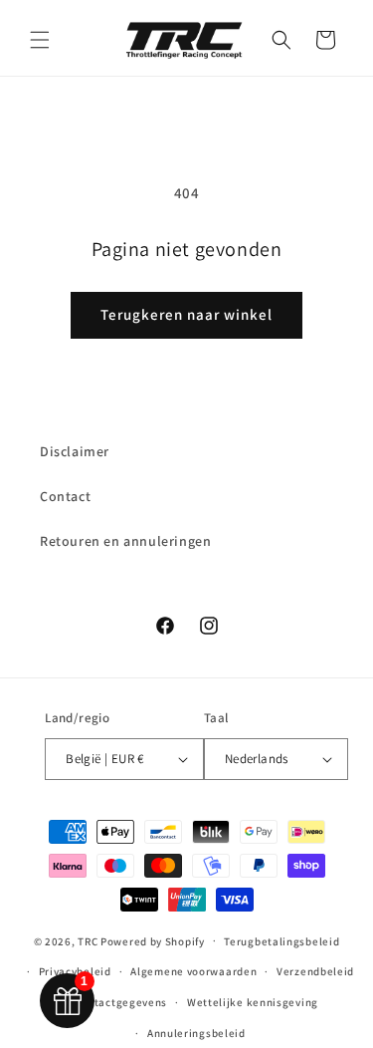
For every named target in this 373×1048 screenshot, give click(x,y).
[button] (40, 40)
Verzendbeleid (315, 971)
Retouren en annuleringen (125, 541)
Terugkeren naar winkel (186, 314)
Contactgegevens (121, 1002)
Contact (65, 496)
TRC (87, 940)
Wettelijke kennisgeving (252, 1002)
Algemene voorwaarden (193, 971)
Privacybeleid (75, 971)
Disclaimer (74, 451)
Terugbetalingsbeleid (281, 941)
